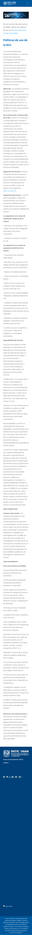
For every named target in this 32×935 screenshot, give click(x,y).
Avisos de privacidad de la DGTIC (13, 759)
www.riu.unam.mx (9, 191)
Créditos (5, 763)
